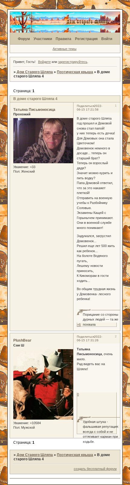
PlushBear (22, 340)
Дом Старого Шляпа (35, 72)
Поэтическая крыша (75, 72)
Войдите (44, 62)
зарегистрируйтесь (72, 62)
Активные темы (64, 49)
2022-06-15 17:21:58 (89, 107)
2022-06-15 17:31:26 (89, 338)
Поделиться (85, 106)
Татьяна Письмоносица (34, 110)
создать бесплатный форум (95, 469)
